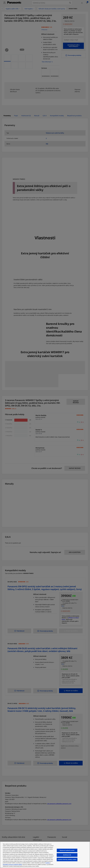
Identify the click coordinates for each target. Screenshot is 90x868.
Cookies (47, 863)
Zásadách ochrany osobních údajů (12, 864)
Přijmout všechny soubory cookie (67, 859)
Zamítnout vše (67, 855)
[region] (45, 855)
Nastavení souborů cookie (67, 850)
